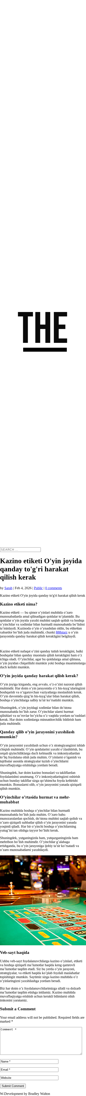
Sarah (8, 588)
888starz (61, 632)
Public (38, 588)
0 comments (53, 588)
